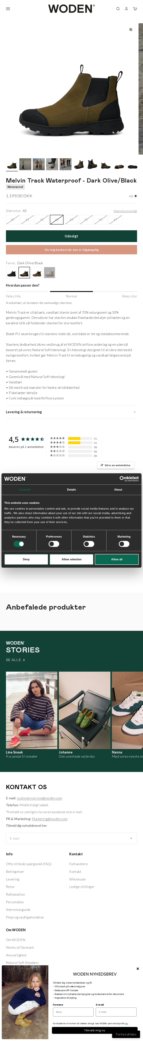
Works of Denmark (20, 947)
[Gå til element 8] (106, 164)
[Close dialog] (138, 969)
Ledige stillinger (82, 887)
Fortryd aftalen (126, 1034)
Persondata (15, 902)
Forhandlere (78, 864)
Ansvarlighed (16, 955)
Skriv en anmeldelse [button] (117, 465)
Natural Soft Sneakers (22, 962)
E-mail (100, 1004)
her (126, 1023)
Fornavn (58, 1004)
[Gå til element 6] (79, 164)
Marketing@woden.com (50, 819)
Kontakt (75, 871)
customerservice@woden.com (39, 798)
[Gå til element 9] (119, 164)
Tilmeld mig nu (94, 1030)
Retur (10, 887)
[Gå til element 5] (66, 164)
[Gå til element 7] (92, 164)
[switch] (54, 544)
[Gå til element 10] (133, 164)
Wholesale (77, 879)
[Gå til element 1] (12, 164)
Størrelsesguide (18, 909)
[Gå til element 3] (39, 164)
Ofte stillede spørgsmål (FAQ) (28, 864)
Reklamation (15, 894)
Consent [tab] (24, 489)
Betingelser (15, 871)
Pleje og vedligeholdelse (25, 917)
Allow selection (72, 559)
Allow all (116, 559)
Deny (26, 559)
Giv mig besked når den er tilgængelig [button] (72, 249)
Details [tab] (71, 489)
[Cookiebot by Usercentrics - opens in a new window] (122, 479)
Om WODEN (16, 940)
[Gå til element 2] (25, 164)
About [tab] (118, 489)
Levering (13, 879)
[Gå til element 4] (52, 164)
